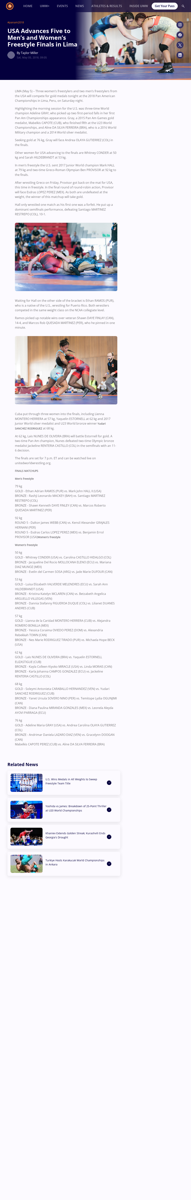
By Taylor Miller (27, 53)
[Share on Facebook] (180, 34)
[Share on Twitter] (180, 45)
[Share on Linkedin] (180, 55)
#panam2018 (15, 22)
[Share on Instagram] (180, 24)
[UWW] (12, 6)
